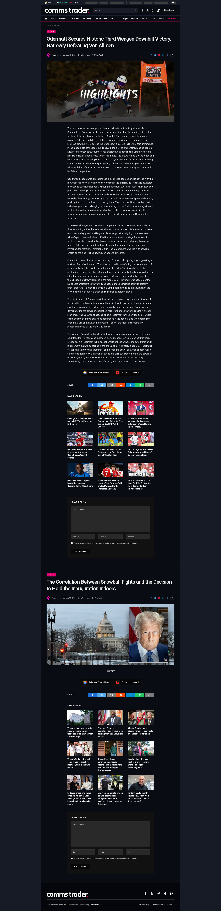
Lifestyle (124, 18)
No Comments (85, 55)
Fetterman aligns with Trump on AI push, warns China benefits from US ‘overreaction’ (139, 797)
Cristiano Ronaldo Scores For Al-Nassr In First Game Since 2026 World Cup (110, 452)
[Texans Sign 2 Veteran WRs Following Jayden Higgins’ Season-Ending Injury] (141, 439)
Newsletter (169, 10)
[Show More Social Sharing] (172, 55)
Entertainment (102, 18)
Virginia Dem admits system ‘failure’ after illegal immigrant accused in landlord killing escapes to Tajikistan (110, 798)
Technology (87, 18)
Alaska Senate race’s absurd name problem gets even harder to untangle (140, 731)
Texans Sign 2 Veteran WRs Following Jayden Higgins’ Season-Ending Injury (140, 452)
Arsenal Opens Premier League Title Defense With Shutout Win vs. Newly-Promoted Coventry (110, 484)
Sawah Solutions (96, 905)
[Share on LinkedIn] (163, 55)
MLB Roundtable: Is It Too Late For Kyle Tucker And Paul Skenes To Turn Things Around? (139, 484)
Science (134, 18)
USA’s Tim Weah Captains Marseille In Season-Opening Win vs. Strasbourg (80, 483)
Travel (153, 18)
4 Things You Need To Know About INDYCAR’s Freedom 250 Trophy (80, 421)
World (161, 18)
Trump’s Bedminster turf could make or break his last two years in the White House (79, 763)
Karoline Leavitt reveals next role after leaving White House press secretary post (139, 763)
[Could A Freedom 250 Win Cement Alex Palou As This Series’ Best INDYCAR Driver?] (110, 408)
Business (63, 18)
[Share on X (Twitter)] (155, 55)
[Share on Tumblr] (167, 55)
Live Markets (63, 2)
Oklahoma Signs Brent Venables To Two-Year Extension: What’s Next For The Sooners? (140, 422)
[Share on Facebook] (151, 55)
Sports (144, 18)
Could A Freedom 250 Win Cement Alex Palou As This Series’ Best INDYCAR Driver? (110, 422)
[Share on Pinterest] (159, 55)
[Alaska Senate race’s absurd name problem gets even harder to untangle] (141, 717)
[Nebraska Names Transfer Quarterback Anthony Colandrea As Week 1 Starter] (80, 439)
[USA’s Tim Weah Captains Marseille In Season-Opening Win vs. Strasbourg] (80, 470)
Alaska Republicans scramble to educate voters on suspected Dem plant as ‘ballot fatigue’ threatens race (110, 765)
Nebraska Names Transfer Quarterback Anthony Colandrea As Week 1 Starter (79, 453)
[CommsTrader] (67, 10)
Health (114, 18)
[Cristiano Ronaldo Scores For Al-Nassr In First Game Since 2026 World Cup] (110, 439)
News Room (56, 55)
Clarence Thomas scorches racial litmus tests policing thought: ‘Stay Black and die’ (110, 732)
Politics (75, 18)
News (53, 18)
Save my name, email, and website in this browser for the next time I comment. (105, 543)
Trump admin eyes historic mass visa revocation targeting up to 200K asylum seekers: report (80, 732)
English (75, 2)
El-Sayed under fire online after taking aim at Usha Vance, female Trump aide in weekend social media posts (79, 798)
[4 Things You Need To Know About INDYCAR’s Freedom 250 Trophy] (80, 408)
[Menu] (46, 18)
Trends (173, 18)
